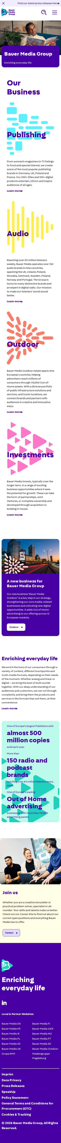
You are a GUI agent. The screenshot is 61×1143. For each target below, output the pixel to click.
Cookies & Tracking (16, 1114)
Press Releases (13, 1086)
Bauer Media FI (41, 1023)
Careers (9, 932)
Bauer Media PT (41, 1038)
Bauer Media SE (41, 1043)
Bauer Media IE (11, 1033)
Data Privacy (11, 1080)
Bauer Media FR (11, 1028)
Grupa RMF (8, 1053)
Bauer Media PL (11, 1038)
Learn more (14, 190)
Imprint (7, 1074)
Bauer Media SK (11, 1043)
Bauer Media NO (42, 1033)
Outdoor (14, 627)
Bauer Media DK (11, 1023)
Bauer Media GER (42, 1028)
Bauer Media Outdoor (45, 1048)
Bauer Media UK (11, 1048)
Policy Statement (15, 1098)
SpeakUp (9, 1092)
